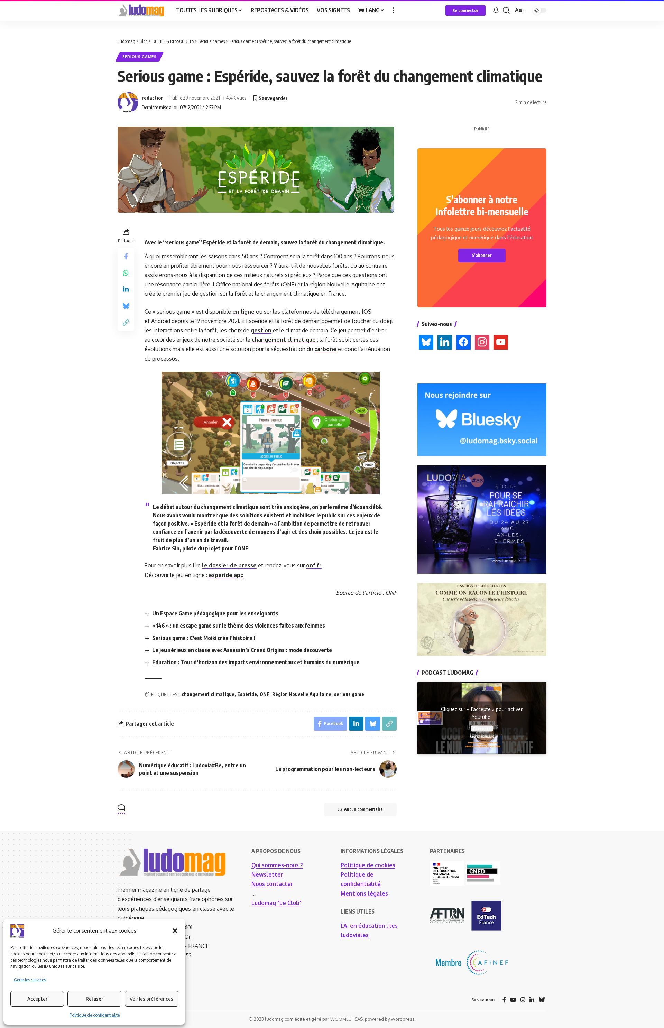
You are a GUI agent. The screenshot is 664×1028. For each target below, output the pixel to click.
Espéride (247, 694)
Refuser (94, 998)
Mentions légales (364, 893)
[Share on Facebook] (126, 256)
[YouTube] (513, 999)
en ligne (243, 311)
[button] (175, 930)
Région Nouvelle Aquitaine (301, 694)
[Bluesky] (541, 999)
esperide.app (226, 575)
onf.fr (314, 565)
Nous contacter (272, 883)
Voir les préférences (151, 998)
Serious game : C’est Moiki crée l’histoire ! (203, 638)
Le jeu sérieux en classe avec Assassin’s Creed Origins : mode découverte (242, 650)
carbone (325, 348)
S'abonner (482, 255)
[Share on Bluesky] (126, 306)
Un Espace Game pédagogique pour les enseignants (215, 613)
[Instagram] (523, 999)
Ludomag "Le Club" (276, 902)
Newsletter (267, 874)
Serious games (139, 56)
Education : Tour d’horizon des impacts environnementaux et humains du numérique (256, 662)
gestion (261, 330)
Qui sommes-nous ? (277, 865)
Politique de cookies (368, 865)
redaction (153, 97)
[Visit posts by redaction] (128, 102)
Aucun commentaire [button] (363, 809)
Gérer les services (30, 979)
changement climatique (284, 339)
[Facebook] (504, 999)
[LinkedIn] (532, 999)
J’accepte (482, 728)
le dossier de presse (229, 565)
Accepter (37, 998)
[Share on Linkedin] (126, 289)
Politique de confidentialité (95, 1015)
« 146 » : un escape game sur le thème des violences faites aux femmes (238, 625)
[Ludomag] (141, 10)
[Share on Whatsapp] (126, 273)
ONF (264, 694)
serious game (349, 694)
